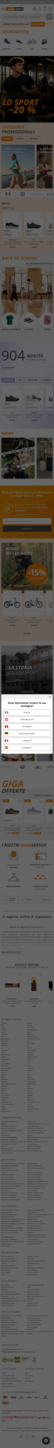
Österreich (27, 719)
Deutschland (27, 733)
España (27, 747)
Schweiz (27, 726)
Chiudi (50, 696)
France (27, 740)
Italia (26, 712)
